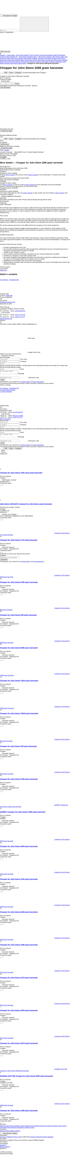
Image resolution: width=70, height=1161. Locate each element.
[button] (35, 42)
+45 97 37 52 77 (20, 317)
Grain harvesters (15, 1126)
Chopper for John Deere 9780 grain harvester (19, 582)
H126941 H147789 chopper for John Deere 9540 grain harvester (26, 1076)
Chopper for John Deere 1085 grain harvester (19, 945)
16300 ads (9, 295)
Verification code (33, 377)
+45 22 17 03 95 (20, 315)
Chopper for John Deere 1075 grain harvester (19, 978)
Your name (23, 359)
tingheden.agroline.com (7, 302)
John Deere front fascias (12, 62)
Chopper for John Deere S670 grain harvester (19, 1043)
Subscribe (4, 559)
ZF (16, 57)
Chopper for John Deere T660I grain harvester (19, 713)
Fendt (55, 55)
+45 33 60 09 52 (20, 311)
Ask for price (5, 144)
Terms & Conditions (6, 1137)
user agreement (39, 381)
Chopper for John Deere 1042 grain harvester (19, 879)
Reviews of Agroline (36, 1137)
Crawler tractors (29, 1127)
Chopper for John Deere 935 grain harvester (18, 746)
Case (31, 55)
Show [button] (12, 311)
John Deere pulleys (31, 60)
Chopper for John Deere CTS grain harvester (18, 540)
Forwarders (20, 1127)
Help (7, 1131)
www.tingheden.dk (6, 318)
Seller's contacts (15, 1131)
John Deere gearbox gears (15, 60)
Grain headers (25, 1126)
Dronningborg (47, 55)
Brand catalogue (48, 1137)
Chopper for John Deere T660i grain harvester (19, 681)
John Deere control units (46, 60)
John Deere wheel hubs (18, 63)
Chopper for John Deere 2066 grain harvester (19, 912)
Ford (58, 55)
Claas (41, 55)
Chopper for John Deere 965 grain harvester (18, 615)
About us (3, 1131)
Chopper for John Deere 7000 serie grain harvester (21, 473)
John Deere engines (50, 58)
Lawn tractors (62, 1126)
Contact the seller (6, 131)
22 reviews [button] (3, 300)
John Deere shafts (58, 57)
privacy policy (26, 381)
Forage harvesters (52, 1126)
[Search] (34, 24)
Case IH (36, 55)
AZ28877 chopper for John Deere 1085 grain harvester (22, 812)
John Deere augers (17, 58)
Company (23, 361)
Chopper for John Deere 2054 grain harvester (19, 846)
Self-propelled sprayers (38, 1126)
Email (22, 369)
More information (5, 419)
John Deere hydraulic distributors (52, 62)
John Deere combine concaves (34, 58)
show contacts (10, 175)
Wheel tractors (5, 1126)
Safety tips (3, 270)
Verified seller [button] (4, 294)
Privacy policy (17, 1137)
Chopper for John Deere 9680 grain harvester (19, 648)
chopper (6, 150)
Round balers (11, 1127)
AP (28, 55)
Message (21, 373)
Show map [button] (31, 338)
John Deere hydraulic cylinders (31, 62)
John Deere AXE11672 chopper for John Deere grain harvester (26, 504)
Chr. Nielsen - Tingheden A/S (9, 280)
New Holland (11, 57)
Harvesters (3, 1127)
